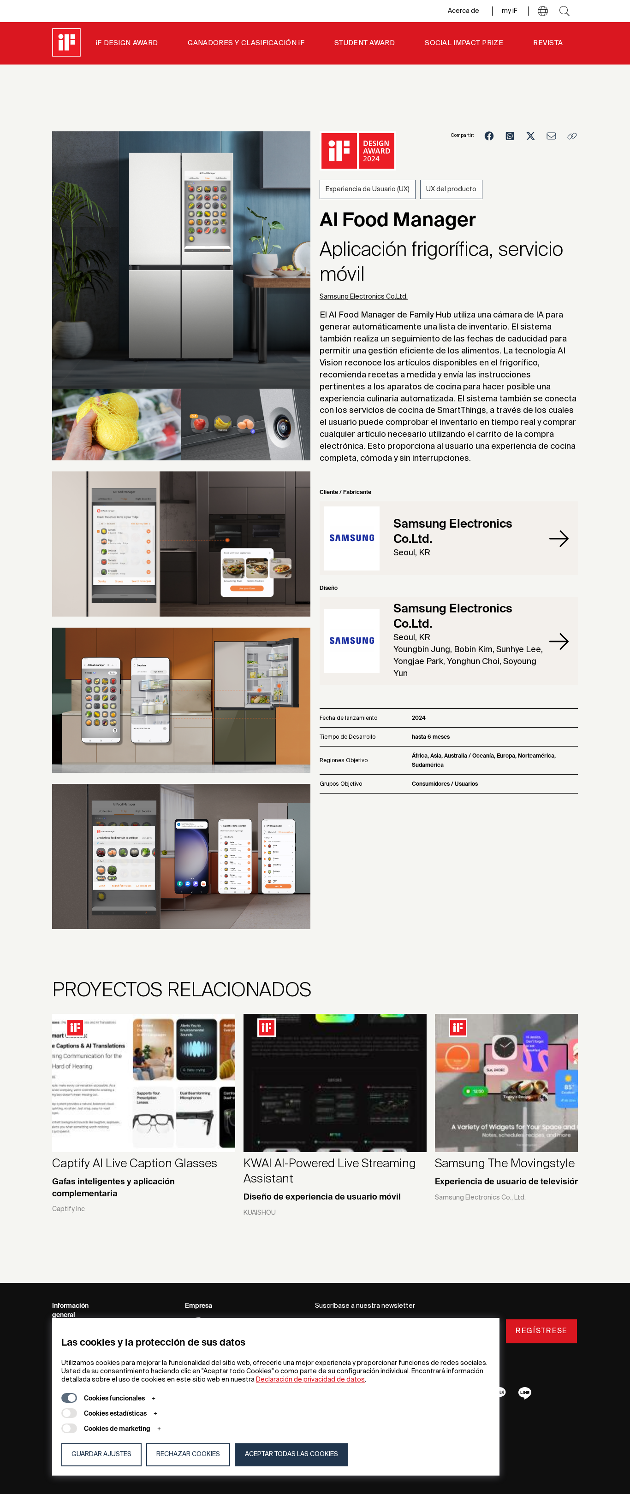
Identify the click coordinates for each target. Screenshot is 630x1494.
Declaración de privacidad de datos (310, 1379)
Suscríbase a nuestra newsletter (365, 1306)
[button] (543, 11)
